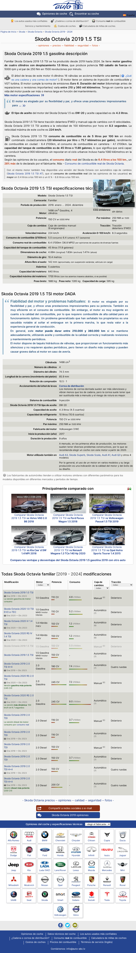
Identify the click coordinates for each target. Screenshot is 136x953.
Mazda (91, 870)
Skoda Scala (94, 455)
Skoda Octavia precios (39, 800)
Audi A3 (63, 455)
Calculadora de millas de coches (99, 26)
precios (57, 45)
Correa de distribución (71, 386)
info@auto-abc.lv (75, 948)
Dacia (123, 840)
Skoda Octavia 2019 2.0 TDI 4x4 (17, 768)
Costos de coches (67, 26)
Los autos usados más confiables (31, 21)
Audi (29, 840)
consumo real (23, 724)
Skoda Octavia (35, 31)
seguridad (83, 45)
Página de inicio (8, 31)
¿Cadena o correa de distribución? (72, 21)
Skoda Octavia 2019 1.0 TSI (18, 592)
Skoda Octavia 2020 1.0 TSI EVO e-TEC (19, 610)
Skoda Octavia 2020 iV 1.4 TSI (18, 623)
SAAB (13, 900)
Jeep (13, 870)
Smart (60, 900)
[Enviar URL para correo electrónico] (75, 925)
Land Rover (60, 870)
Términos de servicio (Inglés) (97, 942)
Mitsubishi (13, 885)
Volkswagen (60, 915)
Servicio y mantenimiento (37, 26)
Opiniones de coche (32, 934)
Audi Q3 (116, 455)
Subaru (75, 900)
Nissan (44, 885)
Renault (107, 885)
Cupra (107, 840)
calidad (79, 800)
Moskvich (29, 885)
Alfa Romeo (13, 840)
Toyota (122, 900)
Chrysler (76, 840)
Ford (44, 855)
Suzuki (91, 900)
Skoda (22, 31)
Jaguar (122, 855)
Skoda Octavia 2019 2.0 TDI (17, 716)
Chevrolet (60, 840)
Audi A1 (106, 455)
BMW (44, 840)
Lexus (76, 870)
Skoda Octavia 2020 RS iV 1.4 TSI (18, 635)
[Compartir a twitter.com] (67, 925)
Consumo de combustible (111, 21)
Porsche (91, 885)
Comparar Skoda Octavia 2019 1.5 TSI (29, 518)
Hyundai (76, 855)
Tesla (107, 900)
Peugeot (76, 885)
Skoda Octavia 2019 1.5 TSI (18, 645)
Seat (29, 900)
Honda (60, 855)
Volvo (76, 915)
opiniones (43, 45)
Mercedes (107, 870)
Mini (122, 870)
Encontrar (87, 13)
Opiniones (54, 13)
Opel (60, 885)
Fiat (29, 855)
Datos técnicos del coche (62, 934)
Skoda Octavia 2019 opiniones (70, 815)
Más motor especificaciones (22, 95)
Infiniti (91, 855)
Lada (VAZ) (44, 870)
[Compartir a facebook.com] (60, 925)
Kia (29, 870)
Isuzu (107, 855)
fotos (95, 45)
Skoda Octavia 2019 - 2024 (58, 31)
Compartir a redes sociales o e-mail (70, 808)
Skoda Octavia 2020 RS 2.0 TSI (19, 677)
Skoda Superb (77, 455)
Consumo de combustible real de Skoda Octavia (94, 163)
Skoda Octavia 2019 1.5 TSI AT (25, 173)
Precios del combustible (63, 942)
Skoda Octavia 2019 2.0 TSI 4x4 (17, 665)
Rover (123, 885)
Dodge (13, 855)
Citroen (91, 840)
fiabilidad (69, 45)
